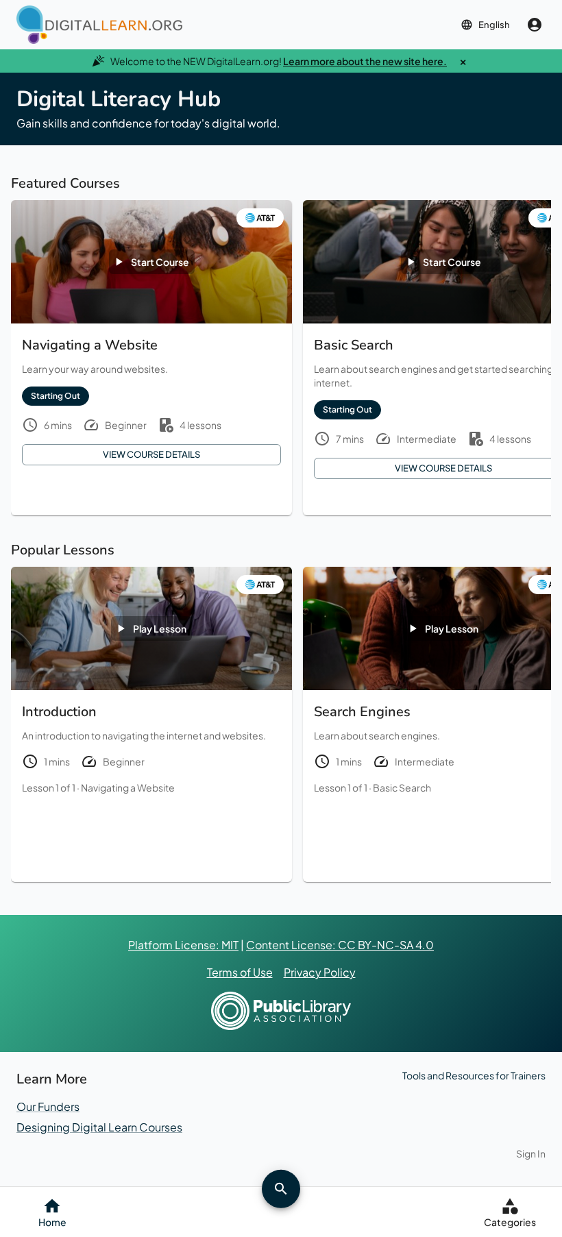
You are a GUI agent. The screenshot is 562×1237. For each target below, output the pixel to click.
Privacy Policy (320, 972)
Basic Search (402, 787)
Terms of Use (240, 972)
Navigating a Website (128, 787)
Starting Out (55, 396)
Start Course (160, 262)
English (494, 24)
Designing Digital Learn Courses (99, 1127)
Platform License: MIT (183, 945)
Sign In (531, 1153)
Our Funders (48, 1106)
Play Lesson (159, 628)
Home (52, 1222)
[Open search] (281, 1188)
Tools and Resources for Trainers (474, 1075)
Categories (510, 1222)
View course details (151, 454)
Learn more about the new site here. (365, 61)
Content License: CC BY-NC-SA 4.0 (340, 945)
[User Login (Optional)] (535, 25)
